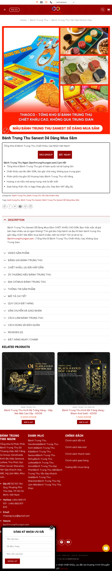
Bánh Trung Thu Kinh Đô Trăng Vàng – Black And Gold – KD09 (83, 412)
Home (23, 20)
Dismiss (64, 568)
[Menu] (4, 9)
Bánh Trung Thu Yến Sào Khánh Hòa (71, 20)
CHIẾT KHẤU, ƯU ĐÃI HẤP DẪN (26, 267)
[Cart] (108, 10)
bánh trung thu (13, 199)
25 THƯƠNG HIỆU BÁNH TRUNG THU (29, 275)
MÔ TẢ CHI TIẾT (17, 296)
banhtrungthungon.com (16, 524)
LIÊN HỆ (74, 555)
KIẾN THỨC (66, 555)
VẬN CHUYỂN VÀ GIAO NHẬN (25, 311)
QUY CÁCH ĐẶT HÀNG (21, 303)
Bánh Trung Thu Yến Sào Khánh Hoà (45, 473)
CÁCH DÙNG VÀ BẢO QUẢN (24, 325)
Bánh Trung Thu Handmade (37, 442)
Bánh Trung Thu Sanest (31, 199)
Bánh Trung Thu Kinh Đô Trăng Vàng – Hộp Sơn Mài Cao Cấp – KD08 (28, 412)
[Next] (110, 391)
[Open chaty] (106, 548)
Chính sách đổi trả (75, 440)
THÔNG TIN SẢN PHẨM (21, 289)
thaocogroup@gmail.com (16, 516)
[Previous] (2, 391)
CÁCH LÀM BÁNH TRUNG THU (25, 318)
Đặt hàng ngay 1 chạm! (23, 339)
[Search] (103, 10)
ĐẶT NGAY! (65, 154)
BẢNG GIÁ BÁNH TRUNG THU (25, 260)
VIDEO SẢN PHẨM (18, 253)
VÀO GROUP (46, 154)
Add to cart (28, 422)
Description (16, 220)
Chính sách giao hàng (77, 460)
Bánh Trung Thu (39, 20)
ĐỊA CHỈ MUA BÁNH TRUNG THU (27, 282)
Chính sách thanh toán (77, 454)
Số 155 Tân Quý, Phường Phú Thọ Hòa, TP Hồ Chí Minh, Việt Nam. (13, 489)
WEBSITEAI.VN (73, 559)
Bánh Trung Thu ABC (45, 470)
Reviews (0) (15, 332)
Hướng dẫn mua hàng (77, 467)
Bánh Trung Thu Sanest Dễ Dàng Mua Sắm (60, 199)
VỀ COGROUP (83, 555)
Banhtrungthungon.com (20, 238)
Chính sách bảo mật (76, 447)
